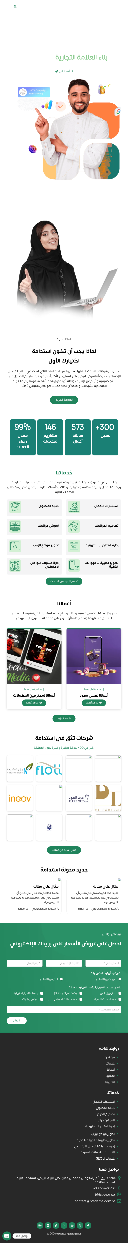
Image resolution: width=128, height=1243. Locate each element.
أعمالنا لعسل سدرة (34, 695)
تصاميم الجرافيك (106, 525)
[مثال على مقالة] (119, 879)
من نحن (110, 1057)
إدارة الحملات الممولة (105, 999)
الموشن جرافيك (49, 525)
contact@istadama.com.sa (95, 1201)
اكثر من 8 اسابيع (49, 979)
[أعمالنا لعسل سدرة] (34, 656)
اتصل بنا (110, 1082)
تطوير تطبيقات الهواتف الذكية (101, 564)
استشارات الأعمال (106, 506)
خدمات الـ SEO (105, 1158)
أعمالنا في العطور (94, 696)
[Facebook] (88, 1225)
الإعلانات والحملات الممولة (97, 1152)
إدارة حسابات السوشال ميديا (62, 999)
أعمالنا (111, 1069)
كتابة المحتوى (49, 506)
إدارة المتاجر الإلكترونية (102, 545)
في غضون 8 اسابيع (106, 979)
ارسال (16, 1020)
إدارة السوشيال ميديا (94, 689)
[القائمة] (4, 7)
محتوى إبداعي (108, 993)
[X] (80, 1225)
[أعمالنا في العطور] (93, 656)
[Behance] (40, 1225)
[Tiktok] (56, 1225)
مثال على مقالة (105, 886)
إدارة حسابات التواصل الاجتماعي (45, 564)
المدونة (81, 909)
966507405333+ (104, 1188)
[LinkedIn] (64, 1225)
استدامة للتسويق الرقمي (104, 909)
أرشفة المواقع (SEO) (65, 993)
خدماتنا (110, 1063)
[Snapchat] (48, 1225)
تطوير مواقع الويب (46, 545)
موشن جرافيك (30, 999)
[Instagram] (72, 1225)
